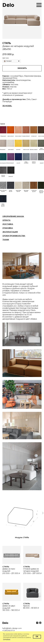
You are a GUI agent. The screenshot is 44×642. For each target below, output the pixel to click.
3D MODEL (7, 106)
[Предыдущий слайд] (5, 19)
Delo (8, 5)
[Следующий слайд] (38, 19)
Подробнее (6, 639)
